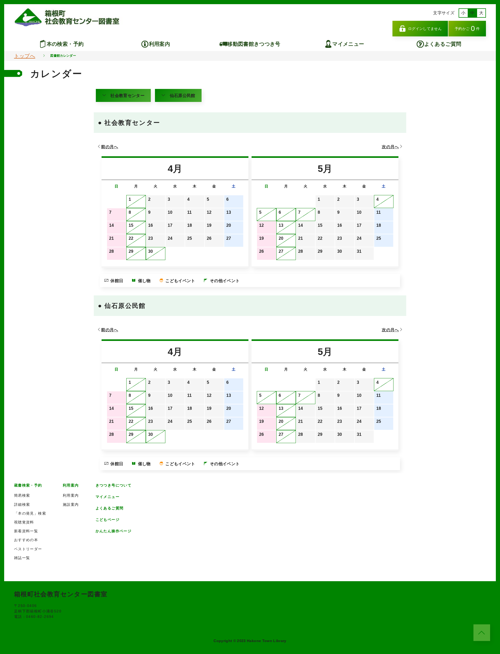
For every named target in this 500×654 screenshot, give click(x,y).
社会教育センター (127, 95)
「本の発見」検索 (30, 513)
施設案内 (71, 504)
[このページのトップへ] (481, 632)
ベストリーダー (28, 549)
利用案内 (159, 44)
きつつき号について (114, 485)
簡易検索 (22, 495)
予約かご (467, 28)
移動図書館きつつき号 (253, 44)
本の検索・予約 (65, 44)
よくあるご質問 (442, 44)
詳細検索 (22, 504)
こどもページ (108, 519)
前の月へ (109, 147)
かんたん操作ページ (114, 531)
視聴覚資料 (24, 522)
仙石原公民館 (182, 95)
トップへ (24, 56)
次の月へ (390, 147)
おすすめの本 (26, 540)
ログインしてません (425, 29)
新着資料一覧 (26, 531)
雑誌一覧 (22, 558)
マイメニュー (348, 44)
